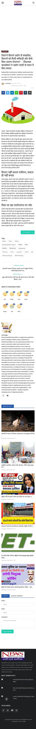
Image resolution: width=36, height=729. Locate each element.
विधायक (20, 245)
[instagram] (8, 710)
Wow (19, 311)
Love (19, 299)
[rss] (16, 710)
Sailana (17, 241)
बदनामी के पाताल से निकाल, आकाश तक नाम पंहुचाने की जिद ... (17, 435)
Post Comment (7, 631)
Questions (19, 252)
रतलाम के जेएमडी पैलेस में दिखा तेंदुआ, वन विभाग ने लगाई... (23, 697)
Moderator (4, 438)
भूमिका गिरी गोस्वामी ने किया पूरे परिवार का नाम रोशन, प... (17, 497)
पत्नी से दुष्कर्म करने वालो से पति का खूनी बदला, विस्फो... (23, 680)
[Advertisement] (18, 23)
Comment (4, 617)
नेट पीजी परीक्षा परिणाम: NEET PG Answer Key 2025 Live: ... (17, 557)
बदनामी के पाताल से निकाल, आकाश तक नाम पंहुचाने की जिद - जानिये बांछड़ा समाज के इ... (18, 270)
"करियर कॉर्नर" (5, 51)
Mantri (26, 252)
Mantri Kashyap (19, 256)
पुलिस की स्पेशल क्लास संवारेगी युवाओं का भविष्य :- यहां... (17, 587)
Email (3, 609)
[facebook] (3, 710)
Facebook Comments (17, 596)
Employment (22, 248)
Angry (4, 311)
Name (3, 601)
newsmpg (7, 83)
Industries (5, 252)
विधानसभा (4, 248)
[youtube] (12, 710)
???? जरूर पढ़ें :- (27, 232)
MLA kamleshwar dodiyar (9, 245)
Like (5, 299)
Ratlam (4, 241)
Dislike (12, 299)
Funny (26, 299)
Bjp (32, 252)
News (10, 241)
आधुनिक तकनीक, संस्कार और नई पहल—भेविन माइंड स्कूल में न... (17, 466)
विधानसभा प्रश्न (13, 248)
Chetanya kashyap (7, 256)
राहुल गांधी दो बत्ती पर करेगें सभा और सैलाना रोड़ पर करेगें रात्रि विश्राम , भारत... (18, 278)
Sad (12, 311)
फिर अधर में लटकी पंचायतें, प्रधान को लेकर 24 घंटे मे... (23, 689)
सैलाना (26, 245)
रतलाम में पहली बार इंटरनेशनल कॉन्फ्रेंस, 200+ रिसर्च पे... (17, 526)
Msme (12, 252)
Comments (5, 596)
